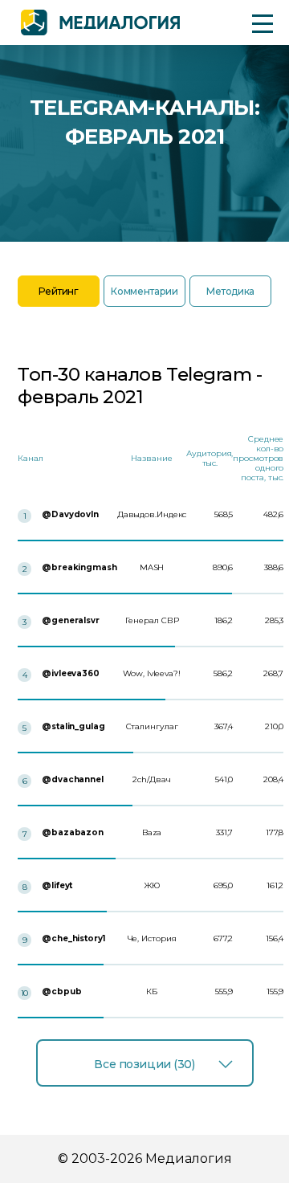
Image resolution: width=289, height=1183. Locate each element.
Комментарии (144, 291)
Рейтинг (58, 291)
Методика (230, 291)
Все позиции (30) (144, 1064)
